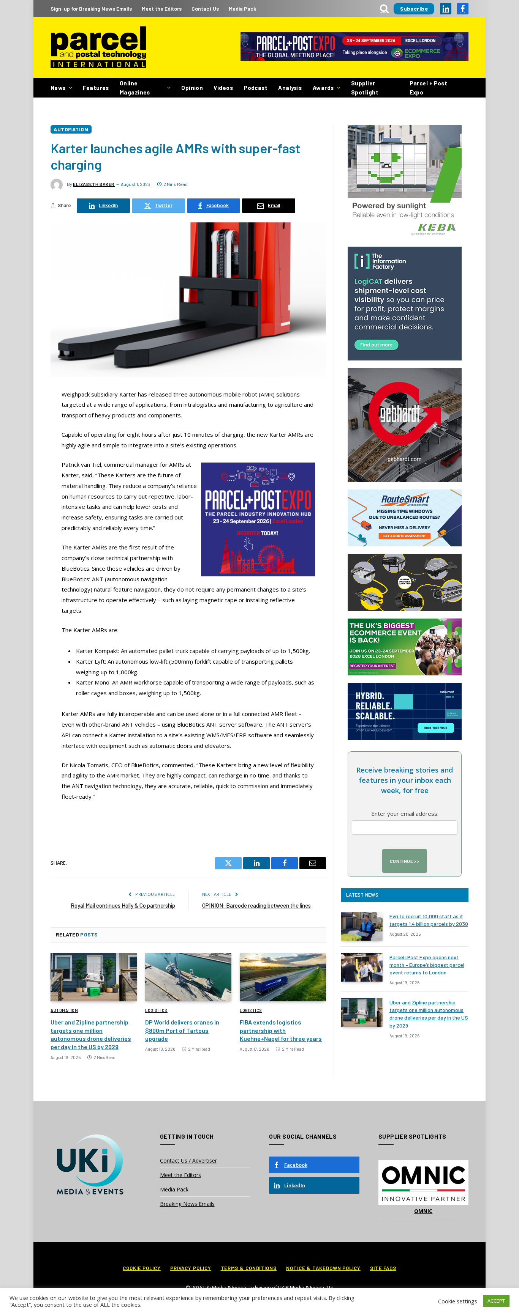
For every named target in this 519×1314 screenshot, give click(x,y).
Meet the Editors (162, 8)
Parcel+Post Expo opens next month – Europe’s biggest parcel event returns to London (426, 965)
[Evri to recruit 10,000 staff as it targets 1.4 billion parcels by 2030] (362, 926)
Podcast (255, 87)
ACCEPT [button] (496, 1300)
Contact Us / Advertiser (188, 1160)
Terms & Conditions (249, 1268)
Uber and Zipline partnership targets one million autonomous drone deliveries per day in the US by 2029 (91, 1034)
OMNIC (423, 1211)
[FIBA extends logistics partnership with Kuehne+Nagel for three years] (283, 977)
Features (96, 87)
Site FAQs (383, 1268)
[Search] (384, 8)
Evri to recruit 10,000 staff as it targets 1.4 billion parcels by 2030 (428, 920)
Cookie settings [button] (457, 1301)
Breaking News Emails (187, 1203)
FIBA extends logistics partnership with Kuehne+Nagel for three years (281, 1030)
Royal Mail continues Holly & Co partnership (123, 905)
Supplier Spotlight (364, 88)
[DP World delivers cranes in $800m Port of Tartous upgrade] (188, 977)
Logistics (156, 1010)
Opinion (192, 87)
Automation (71, 129)
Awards (323, 87)
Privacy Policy (190, 1268)
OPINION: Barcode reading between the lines (256, 905)
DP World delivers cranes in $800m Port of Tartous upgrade (182, 1030)
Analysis (290, 87)
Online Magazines (135, 88)
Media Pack (242, 8)
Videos (223, 87)
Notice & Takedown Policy (323, 1268)
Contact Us (205, 8)
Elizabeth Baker (94, 184)
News (58, 87)
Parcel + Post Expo (429, 88)
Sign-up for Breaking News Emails (91, 8)
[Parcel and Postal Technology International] (98, 47)
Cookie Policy (142, 1268)
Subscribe (414, 8)
